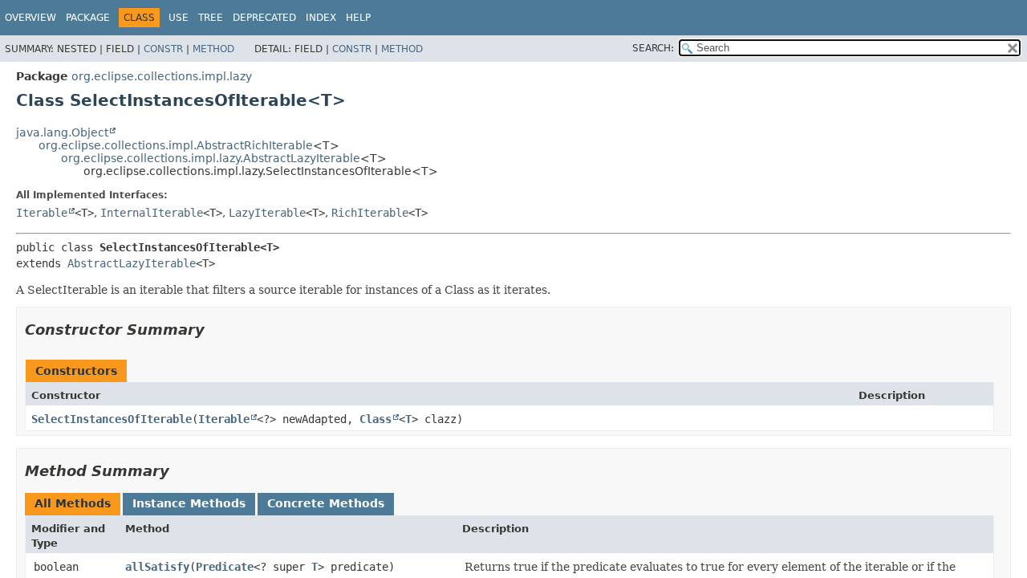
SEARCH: (653, 48)
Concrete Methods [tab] (325, 503)
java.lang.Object (62, 132)
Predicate (225, 566)
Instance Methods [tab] (189, 503)
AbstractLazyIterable (131, 263)
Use (178, 17)
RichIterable (369, 212)
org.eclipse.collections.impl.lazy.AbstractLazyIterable (210, 158)
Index (321, 17)
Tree (210, 17)
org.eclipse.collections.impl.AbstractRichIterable (176, 145)
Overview (30, 17)
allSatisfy (157, 566)
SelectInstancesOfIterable (111, 419)
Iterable (41, 212)
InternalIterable (151, 212)
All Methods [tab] (73, 503)
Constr (163, 49)
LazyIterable (267, 212)
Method (213, 49)
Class (375, 419)
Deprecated (264, 17)
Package (88, 17)
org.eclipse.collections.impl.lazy (161, 76)
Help (358, 17)
